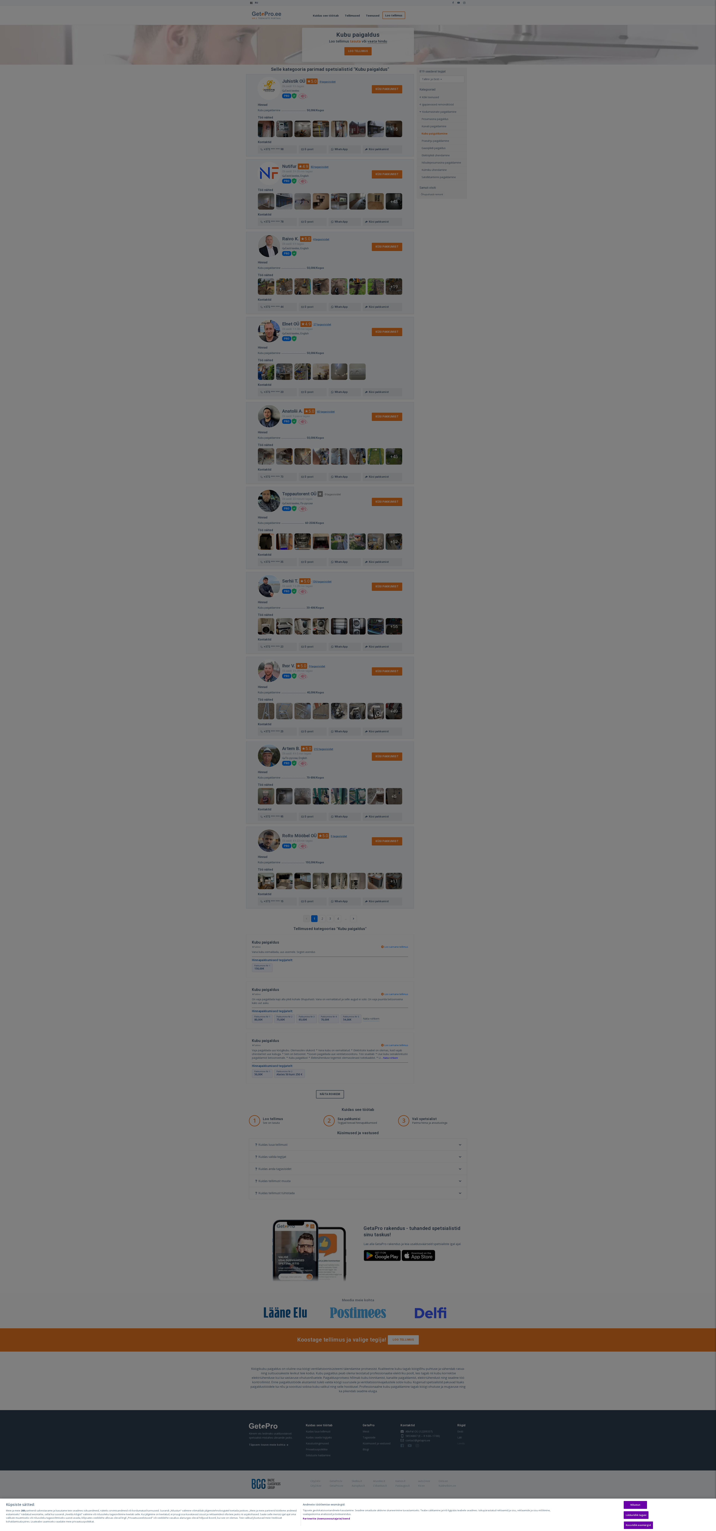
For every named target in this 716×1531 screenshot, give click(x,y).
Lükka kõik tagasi (636, 1515)
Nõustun (635, 1504)
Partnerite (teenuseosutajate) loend (326, 1518)
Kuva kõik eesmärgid (638, 1525)
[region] (358, 1515)
